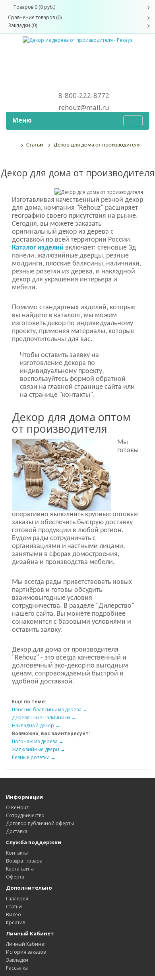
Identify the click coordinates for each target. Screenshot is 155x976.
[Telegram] (77, 68)
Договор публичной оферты (40, 823)
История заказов (26, 952)
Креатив (15, 922)
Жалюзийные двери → (38, 749)
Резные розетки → (34, 757)
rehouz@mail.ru (83, 107)
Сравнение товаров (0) (35, 17)
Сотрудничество (25, 815)
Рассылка (17, 967)
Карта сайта (20, 868)
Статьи (34, 145)
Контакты (17, 852)
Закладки (17, 959)
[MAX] (77, 82)
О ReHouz (17, 807)
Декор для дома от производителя (97, 145)
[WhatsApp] (77, 55)
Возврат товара (24, 860)
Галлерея (17, 898)
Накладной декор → (36, 725)
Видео (13, 914)
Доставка (16, 831)
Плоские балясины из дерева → (49, 709)
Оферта (15, 876)
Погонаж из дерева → (38, 741)
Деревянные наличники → (44, 717)
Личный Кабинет (26, 944)
